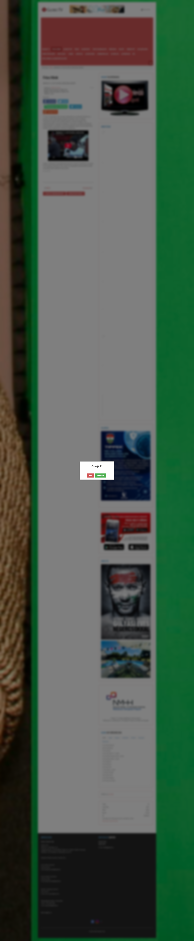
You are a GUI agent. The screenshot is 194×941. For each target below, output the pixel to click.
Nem (90, 475)
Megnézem (100, 475)
